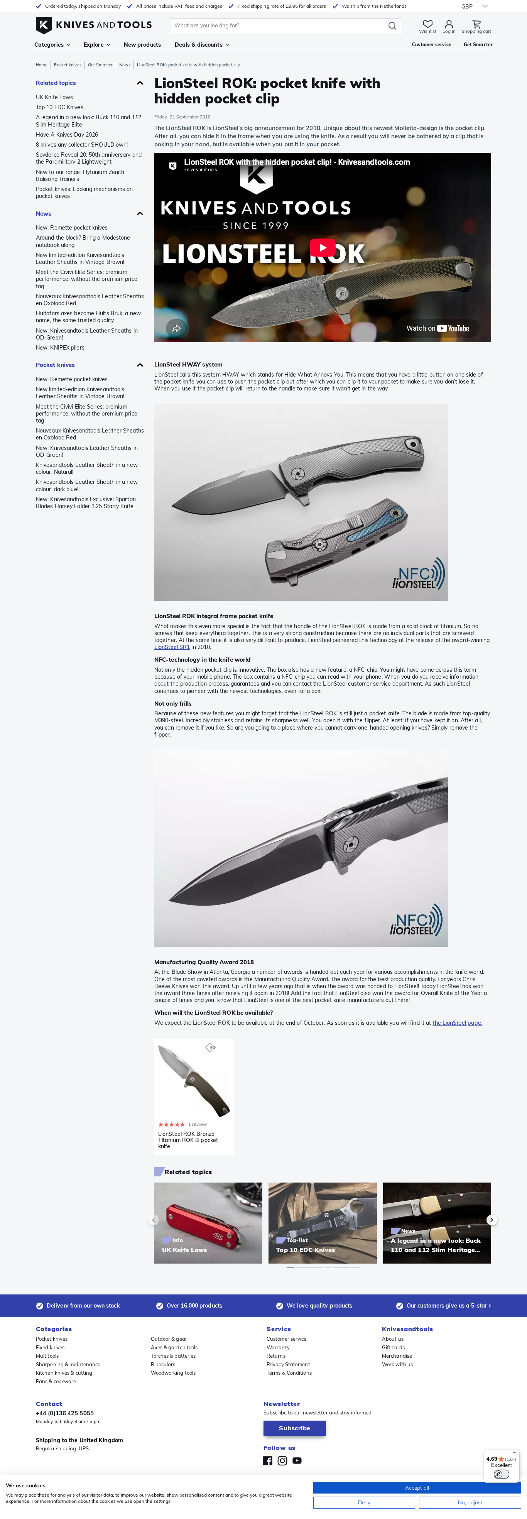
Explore (94, 44)
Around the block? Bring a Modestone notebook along (83, 241)
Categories (49, 44)
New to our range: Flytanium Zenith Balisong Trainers (80, 175)
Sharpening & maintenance (68, 1364)
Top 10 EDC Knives (59, 107)
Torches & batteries (173, 1356)
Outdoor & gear (169, 1339)
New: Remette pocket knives (72, 227)
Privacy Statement (288, 1364)
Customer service (287, 1339)
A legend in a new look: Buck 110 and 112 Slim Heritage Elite (88, 121)
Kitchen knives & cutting (64, 1373)
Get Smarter (100, 65)
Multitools (47, 1356)
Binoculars (163, 1364)
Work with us (397, 1364)
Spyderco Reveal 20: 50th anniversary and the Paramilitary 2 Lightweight (89, 158)
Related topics (56, 82)
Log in (449, 31)
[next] (478, 1220)
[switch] (501, 1474)
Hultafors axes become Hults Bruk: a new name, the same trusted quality (88, 317)
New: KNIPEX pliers (60, 347)
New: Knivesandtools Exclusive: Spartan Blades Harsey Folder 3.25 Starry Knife (86, 503)
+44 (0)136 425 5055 (65, 1413)
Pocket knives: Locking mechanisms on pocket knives (84, 192)
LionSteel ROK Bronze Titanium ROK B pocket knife (188, 1140)
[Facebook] (267, 1460)
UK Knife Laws (54, 97)
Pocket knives (67, 65)
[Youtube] (297, 1460)
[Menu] (514, 1454)
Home (41, 65)
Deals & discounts (199, 44)
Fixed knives (50, 1347)
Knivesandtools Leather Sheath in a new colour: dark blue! (87, 485)
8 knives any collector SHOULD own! (82, 144)
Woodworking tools (173, 1373)
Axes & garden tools (174, 1347)
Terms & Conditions (289, 1373)
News (124, 65)
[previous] (166, 1220)
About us (393, 1339)
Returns (276, 1356)
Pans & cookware (56, 1381)
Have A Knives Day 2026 (67, 134)
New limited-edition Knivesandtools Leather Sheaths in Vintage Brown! (80, 258)
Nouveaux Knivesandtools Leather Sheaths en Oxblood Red (90, 300)
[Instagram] (282, 1460)
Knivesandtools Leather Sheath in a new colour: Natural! (87, 468)
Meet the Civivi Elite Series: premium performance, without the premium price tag (86, 279)
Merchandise (397, 1356)
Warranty (278, 1347)
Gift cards (393, 1347)
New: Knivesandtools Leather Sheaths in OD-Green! (87, 334)
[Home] (94, 23)
